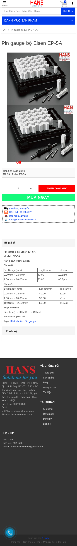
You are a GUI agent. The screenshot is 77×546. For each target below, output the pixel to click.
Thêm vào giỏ (57, 188)
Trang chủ (48, 372)
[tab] (38, 243)
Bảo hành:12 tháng (18, 216)
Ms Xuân (8, 439)
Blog (45, 382)
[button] (38, 243)
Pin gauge (30, 321)
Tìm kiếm (68, 11)
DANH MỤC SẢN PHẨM (20, 20)
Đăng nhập (48, 414)
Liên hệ (47, 423)
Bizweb (45, 538)
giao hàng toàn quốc (19, 208)
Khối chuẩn (16, 321)
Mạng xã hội (49, 387)
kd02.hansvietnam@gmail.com (27, 446)
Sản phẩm (48, 377)
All (4, 30)
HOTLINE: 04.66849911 (21, 212)
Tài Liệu (47, 392)
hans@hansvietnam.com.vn (22, 219)
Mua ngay (38, 197)
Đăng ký (47, 418)
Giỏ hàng (47, 409)
